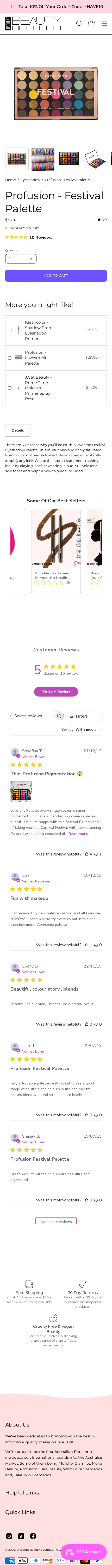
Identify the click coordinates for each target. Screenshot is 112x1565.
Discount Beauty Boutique (34, 1550)
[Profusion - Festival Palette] (17, 159)
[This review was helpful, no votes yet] (86, 1024)
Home (10, 180)
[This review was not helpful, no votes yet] (96, 945)
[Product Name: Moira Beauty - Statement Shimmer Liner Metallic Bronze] (56, 552)
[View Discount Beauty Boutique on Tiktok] (21, 1536)
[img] (102, 219)
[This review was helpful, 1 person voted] (86, 945)
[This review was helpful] (86, 854)
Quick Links (20, 1512)
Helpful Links (22, 1493)
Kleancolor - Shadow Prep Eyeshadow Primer (38, 330)
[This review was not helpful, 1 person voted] (96, 854)
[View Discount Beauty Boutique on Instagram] (9, 1536)
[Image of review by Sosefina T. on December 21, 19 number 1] (21, 791)
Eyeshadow (30, 180)
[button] (78, 23)
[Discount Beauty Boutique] (34, 24)
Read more (78, 833)
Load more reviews (56, 1221)
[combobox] (81, 729)
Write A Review (56, 691)
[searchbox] (32, 716)
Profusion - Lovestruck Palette (35, 358)
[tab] (17, 430)
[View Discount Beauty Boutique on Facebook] (33, 1536)
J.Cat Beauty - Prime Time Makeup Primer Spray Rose (38, 388)
